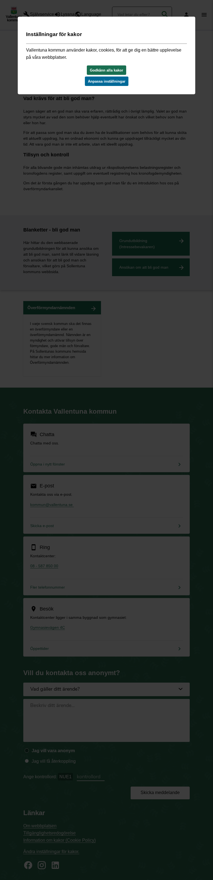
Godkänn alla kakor (106, 70)
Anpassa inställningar (106, 81)
